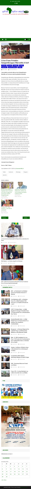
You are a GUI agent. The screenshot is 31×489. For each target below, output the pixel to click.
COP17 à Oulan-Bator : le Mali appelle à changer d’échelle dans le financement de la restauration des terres (20, 312)
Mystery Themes (23, 487)
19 (18, 471)
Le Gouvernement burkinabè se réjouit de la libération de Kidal (15, 239)
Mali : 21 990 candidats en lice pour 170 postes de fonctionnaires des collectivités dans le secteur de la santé (20, 340)
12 (18, 469)
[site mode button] (25, 39)
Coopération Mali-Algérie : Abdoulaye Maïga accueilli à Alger (20, 356)
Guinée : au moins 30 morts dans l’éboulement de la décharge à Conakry (20, 349)
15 (2, 471)
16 (6, 471)
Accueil (9, 65)
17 (10, 471)
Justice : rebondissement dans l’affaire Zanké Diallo (27, 217)
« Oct (2, 480)
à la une (4, 65)
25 (14, 474)
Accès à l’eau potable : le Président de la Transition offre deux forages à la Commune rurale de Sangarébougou (7, 192)
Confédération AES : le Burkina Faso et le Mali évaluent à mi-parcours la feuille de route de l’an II (19, 302)
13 (23, 469)
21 (27, 471)
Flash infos (4, 67)
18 (14, 471)
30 (6, 476)
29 (2, 476)
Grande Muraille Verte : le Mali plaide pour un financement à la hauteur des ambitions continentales (19, 322)
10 (10, 469)
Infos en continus (12, 67)
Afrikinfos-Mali (12, 263)
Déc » (5, 480)
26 (18, 474)
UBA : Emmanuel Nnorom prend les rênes (19, 364)
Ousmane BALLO (13, 69)
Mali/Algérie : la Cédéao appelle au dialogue (11, 261)
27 (23, 474)
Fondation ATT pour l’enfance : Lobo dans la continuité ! (6, 209)
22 (2, 474)
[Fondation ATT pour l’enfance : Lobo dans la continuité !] (7, 203)
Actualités (15, 65)
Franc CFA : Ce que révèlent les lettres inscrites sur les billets (19, 372)
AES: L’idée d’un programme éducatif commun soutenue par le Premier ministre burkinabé (14, 282)
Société (19, 67)
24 (10, 474)
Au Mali (21, 65)
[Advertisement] (15, 28)
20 (23, 471)
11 (14, 469)
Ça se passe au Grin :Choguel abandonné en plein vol (5, 217)
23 (6, 474)
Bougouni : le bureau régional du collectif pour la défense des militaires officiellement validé (20, 330)
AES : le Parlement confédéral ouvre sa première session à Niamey (19, 292)
